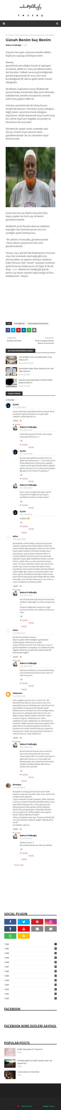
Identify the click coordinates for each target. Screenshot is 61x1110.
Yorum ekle (19, 865)
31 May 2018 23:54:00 (19, 539)
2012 (30, 989)
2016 (31, 971)
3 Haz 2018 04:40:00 (19, 787)
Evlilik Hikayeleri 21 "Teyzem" (30, 1049)
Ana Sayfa (9, 35)
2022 (30, 944)
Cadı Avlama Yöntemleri (28, 1072)
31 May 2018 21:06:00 (19, 407)
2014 (31, 980)
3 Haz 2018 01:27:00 (26, 430)
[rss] (24, 936)
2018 (31, 962)
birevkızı (17, 784)
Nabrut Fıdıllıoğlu (13, 45)
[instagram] (28, 15)
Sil (20, 421)
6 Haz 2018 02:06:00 (26, 488)
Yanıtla (15, 421)
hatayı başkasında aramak (25, 35)
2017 (31, 967)
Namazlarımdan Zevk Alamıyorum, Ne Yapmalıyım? (36, 369)
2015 (31, 976)
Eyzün (16, 404)
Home (21, 1102)
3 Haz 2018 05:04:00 (26, 454)
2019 (30, 958)
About (30, 1102)
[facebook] (18, 15)
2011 (31, 994)
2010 (30, 998)
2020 (31, 953)
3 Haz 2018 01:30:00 (26, 666)
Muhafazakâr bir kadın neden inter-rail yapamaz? (34, 1061)
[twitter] (23, 15)
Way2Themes (27, 1106)
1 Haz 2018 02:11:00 (19, 633)
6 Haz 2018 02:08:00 (26, 838)
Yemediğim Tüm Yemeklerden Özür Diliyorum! (35, 358)
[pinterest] (37, 15)
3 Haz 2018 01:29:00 (26, 595)
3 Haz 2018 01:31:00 (26, 747)
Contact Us (39, 1102)
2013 (31, 985)
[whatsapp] (10, 936)
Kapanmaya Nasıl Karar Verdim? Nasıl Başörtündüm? (35, 381)
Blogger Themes (49, 1106)
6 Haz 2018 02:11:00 (26, 514)
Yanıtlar (18, 424)
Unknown (17, 693)
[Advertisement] (30, 298)
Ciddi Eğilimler (19, 323)
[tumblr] (32, 15)
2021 (30, 948)
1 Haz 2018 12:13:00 (19, 696)
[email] (37, 929)
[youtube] (42, 15)
